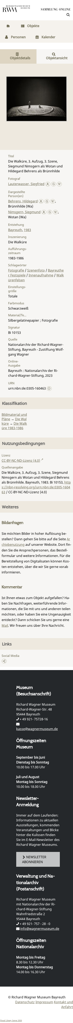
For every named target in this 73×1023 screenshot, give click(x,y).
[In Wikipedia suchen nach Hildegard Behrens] (52, 201)
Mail (5, 625)
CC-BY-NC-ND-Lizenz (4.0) (21, 460)
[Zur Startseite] (56, 10)
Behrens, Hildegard (23, 201)
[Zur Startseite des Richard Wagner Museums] (16, 11)
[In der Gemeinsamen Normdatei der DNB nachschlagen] (53, 184)
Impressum (44, 1002)
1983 (27, 230)
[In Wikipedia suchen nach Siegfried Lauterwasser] (59, 184)
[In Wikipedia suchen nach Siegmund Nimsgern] (55, 212)
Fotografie (16, 270)
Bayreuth (15, 230)
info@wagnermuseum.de (39, 928)
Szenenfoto (36, 270)
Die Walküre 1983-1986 (14, 425)
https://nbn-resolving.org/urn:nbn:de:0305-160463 (36, 487)
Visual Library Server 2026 (11, 1020)
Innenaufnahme (41, 275)
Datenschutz (25, 1002)
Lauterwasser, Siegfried (26, 184)
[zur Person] (47, 184)
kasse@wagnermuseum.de (37, 729)
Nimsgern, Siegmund (24, 212)
